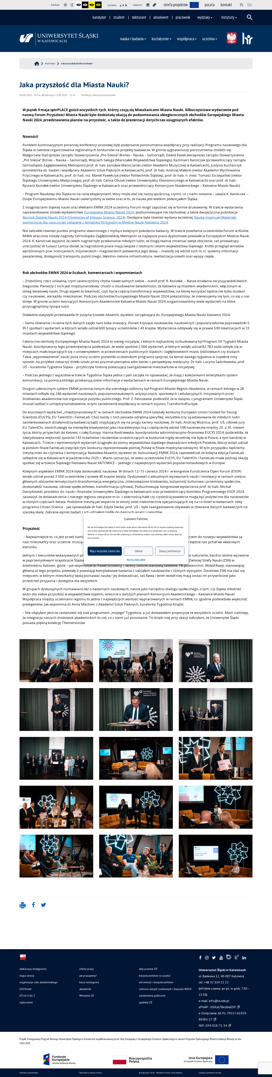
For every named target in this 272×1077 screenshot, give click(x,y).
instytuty (227, 17)
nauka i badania (132, 38)
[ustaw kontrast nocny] (72, 5)
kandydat (99, 17)
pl (242, 5)
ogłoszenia (26, 1002)
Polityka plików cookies (136, 559)
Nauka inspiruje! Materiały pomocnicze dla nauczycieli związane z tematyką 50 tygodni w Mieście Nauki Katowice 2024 (129, 220)
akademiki (85, 989)
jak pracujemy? (88, 975)
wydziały (203, 17)
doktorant (139, 17)
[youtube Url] (221, 958)
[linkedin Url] (244, 958)
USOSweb (25, 989)
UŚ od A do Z (27, 995)
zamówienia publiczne (152, 995)
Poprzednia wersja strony (90, 1072)
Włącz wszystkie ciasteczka (105, 551)
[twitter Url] (214, 958)
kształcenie (160, 38)
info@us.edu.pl (219, 1001)
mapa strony (27, 975)
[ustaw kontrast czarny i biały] (78, 5)
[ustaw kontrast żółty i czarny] (98, 5)
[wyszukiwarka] (249, 17)
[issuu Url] (228, 958)
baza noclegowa (89, 982)
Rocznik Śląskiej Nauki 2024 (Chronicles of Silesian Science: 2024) (74, 217)
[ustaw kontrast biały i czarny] (85, 5)
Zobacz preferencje (170, 551)
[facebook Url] (200, 958)
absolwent (160, 17)
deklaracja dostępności (33, 969)
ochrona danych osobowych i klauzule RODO (165, 989)
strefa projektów (176, 4)
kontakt (226, 4)
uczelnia (208, 38)
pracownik (183, 17)
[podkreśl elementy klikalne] (154, 5)
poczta (210, 4)
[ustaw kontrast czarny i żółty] (91, 5)
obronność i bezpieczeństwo (156, 982)
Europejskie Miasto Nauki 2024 (109, 212)
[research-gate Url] (237, 958)
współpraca (185, 38)
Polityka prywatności (29, 1072)
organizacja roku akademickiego (39, 982)
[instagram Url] (206, 958)
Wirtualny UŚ (86, 995)
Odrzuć (138, 551)
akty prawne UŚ (148, 969)
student (119, 17)
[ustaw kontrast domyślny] (65, 5)
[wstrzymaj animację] (148, 5)
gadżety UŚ (145, 1002)
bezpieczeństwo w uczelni (154, 975)
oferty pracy (86, 969)
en (249, 5)
